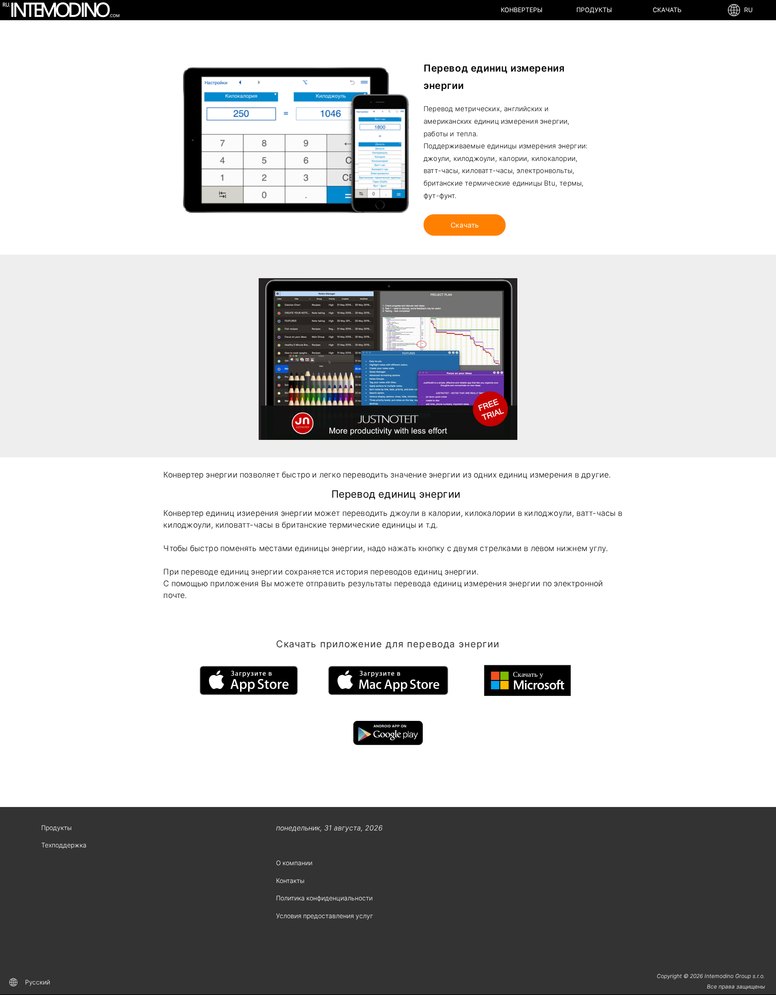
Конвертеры (521, 10)
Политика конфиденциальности (324, 898)
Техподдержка (63, 845)
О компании (294, 863)
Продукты (594, 10)
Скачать (667, 10)
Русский (37, 982)
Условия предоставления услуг (324, 916)
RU (747, 10)
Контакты (290, 881)
